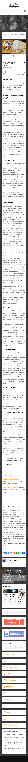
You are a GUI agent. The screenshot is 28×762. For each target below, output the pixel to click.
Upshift (7, 712)
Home (5, 34)
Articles (9, 34)
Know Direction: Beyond (11, 667)
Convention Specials (10, 718)
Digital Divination (9, 673)
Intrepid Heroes (9, 686)
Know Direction (9, 661)
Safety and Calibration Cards (11, 487)
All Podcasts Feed (10, 654)
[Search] (5, 612)
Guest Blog (14, 34)
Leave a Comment (21, 74)
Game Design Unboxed (11, 680)
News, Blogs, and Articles (11, 725)
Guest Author (10, 67)
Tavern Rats (8, 706)
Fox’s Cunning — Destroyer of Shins (21, 599)
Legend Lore (8, 693)
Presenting (8, 699)
